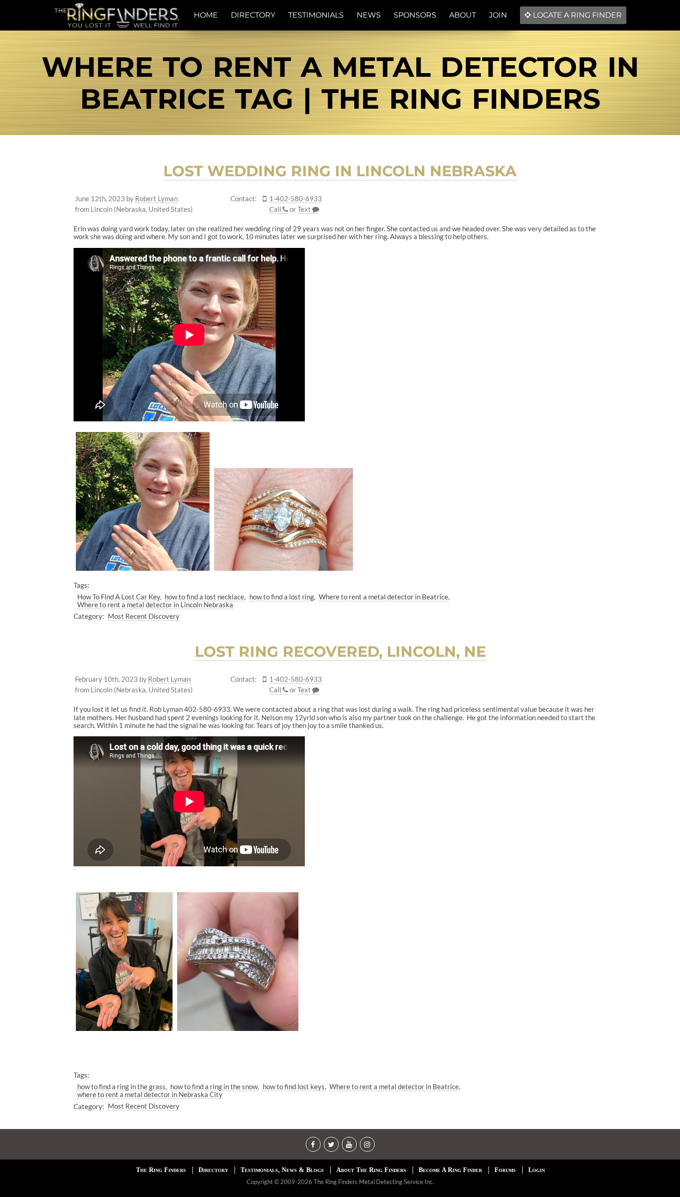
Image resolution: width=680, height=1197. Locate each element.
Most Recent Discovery (143, 616)
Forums (505, 1169)
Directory (213, 1169)
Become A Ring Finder (450, 1169)
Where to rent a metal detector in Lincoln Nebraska (155, 604)
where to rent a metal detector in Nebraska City (150, 1094)
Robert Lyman (156, 199)
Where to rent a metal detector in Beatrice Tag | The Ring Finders (340, 83)
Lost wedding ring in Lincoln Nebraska (340, 171)
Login (536, 1169)
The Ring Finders (161, 1169)
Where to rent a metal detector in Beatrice (383, 596)
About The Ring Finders (371, 1169)
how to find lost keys (294, 1086)
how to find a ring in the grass (121, 1086)
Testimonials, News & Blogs (282, 1169)
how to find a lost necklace (204, 596)
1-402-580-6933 (295, 199)
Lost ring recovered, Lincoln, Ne (340, 651)
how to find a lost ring (281, 596)
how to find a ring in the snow (214, 1086)
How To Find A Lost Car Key (118, 596)
